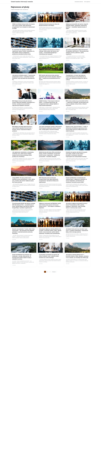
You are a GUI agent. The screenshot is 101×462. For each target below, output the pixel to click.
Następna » (54, 271)
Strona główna (87, 1)
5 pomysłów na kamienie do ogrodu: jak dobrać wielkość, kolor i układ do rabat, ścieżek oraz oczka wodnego (49, 256)
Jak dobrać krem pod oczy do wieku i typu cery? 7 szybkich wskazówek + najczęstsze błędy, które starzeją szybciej (77, 230)
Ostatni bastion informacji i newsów (22, 1)
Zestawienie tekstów (79, 1)
